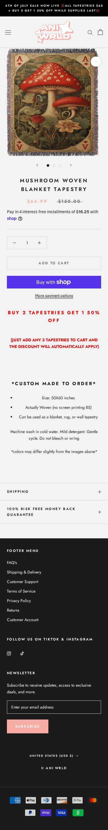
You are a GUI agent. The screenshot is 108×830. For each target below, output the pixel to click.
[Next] (71, 165)
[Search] (90, 32)
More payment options (54, 295)
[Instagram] (9, 653)
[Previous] (37, 165)
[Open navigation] (8, 32)
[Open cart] (100, 32)
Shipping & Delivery (24, 572)
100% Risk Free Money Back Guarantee (41, 511)
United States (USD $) (51, 756)
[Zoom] (96, 62)
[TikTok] (22, 653)
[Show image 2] (54, 165)
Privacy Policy (19, 601)
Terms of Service (21, 591)
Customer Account (22, 620)
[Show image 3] (60, 165)
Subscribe (27, 726)
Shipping (18, 491)
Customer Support (22, 581)
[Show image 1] (48, 165)
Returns (13, 610)
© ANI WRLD (54, 768)
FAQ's (12, 562)
